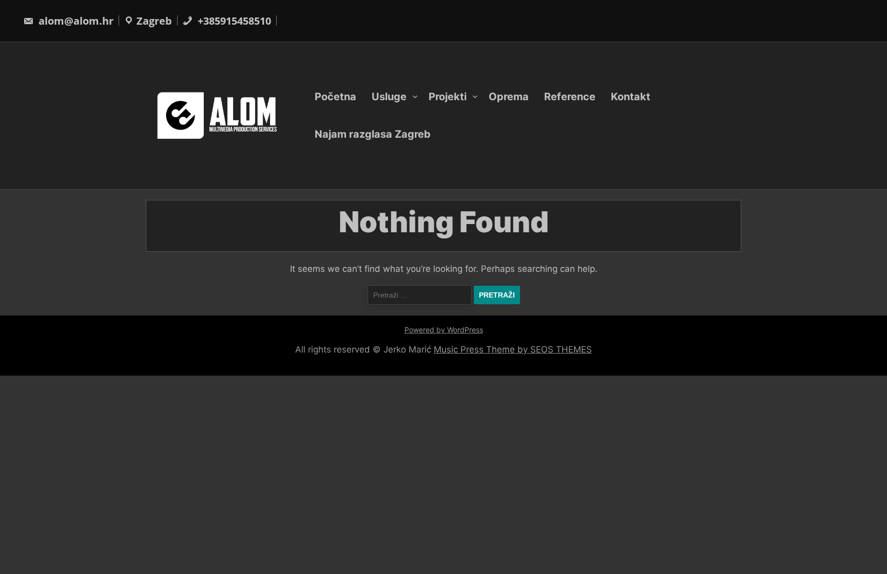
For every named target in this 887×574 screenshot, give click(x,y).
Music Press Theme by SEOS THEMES (513, 349)
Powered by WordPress (443, 329)
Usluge (389, 96)
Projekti (448, 96)
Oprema (509, 96)
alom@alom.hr (74, 21)
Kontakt (630, 96)
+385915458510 (233, 21)
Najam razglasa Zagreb (373, 134)
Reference (569, 96)
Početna (335, 96)
